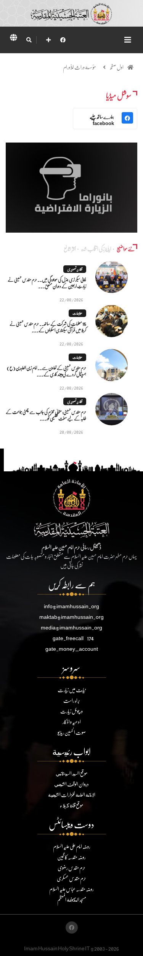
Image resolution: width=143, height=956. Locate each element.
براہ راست (71, 700)
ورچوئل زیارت (71, 711)
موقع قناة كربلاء (71, 805)
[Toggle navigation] (127, 39)
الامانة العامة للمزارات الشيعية (71, 794)
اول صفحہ (116, 67)
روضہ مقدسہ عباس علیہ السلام (71, 889)
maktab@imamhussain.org (71, 616)
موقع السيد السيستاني (71, 773)
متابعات (77, 313)
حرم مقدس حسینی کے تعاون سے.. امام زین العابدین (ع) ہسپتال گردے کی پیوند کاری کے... (46, 371)
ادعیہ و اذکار (72, 721)
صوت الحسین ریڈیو (72, 732)
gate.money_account (71, 648)
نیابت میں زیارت (72, 689)
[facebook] (62, 39)
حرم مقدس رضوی (71, 867)
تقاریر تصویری (74, 269)
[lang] (13, 39)
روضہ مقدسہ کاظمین (71, 857)
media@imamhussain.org (71, 627)
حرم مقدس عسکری (71, 878)
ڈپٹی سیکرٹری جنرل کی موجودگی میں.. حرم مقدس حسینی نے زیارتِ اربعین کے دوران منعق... (47, 283)
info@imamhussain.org (71, 606)
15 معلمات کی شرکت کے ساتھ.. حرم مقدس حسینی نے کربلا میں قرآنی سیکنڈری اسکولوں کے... (48, 327)
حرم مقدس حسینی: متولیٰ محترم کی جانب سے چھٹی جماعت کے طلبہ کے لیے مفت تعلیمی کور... (46, 415)
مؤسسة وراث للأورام (79, 67)
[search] (28, 40)
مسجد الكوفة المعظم (71, 899)
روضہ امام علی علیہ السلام (71, 846)
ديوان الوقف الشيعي (71, 784)
